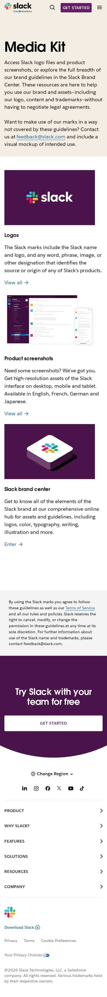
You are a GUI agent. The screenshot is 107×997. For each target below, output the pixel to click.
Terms (29, 940)
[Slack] (18, 7)
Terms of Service (80, 607)
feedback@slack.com (40, 136)
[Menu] (99, 7)
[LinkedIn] (24, 789)
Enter (10, 544)
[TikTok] (82, 789)
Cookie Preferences (58, 940)
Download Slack (19, 927)
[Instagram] (36, 789)
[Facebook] (47, 789)
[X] (59, 789)
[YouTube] (70, 789)
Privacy (10, 940)
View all (13, 282)
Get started (76, 7)
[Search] (52, 8)
